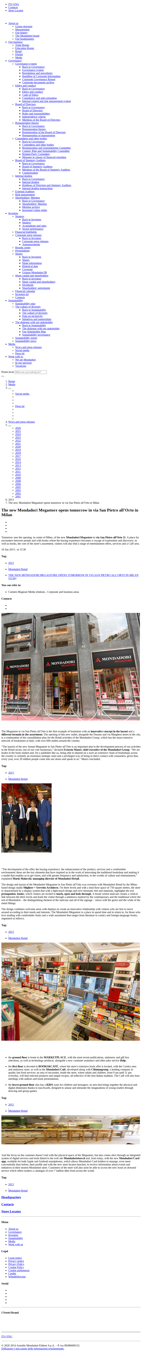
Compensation (30, 172)
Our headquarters (24, 38)
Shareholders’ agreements (36, 288)
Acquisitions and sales (34, 225)
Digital (19, 54)
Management (22, 29)
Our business (15, 41)
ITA (10, 4)
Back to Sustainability (34, 309)
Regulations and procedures (37, 73)
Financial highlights (26, 231)
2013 (18, 465)
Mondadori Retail (18, 569)
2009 (18, 477)
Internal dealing (23, 175)
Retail (18, 51)
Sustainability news (25, 341)
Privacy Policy (16, 1264)
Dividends (27, 284)
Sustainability (15, 300)
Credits (12, 1273)
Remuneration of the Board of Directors (44, 132)
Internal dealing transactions (37, 188)
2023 (18, 437)
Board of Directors (25, 104)
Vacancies (20, 365)
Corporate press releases (28, 235)
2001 (18, 496)
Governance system (26, 63)
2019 (18, 449)
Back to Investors (31, 219)
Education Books (24, 48)
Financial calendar (25, 291)
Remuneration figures (27, 122)
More (4, 1328)
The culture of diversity (28, 306)
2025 (18, 431)
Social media (22, 350)
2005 (18, 487)
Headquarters (11, 1197)
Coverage (27, 269)
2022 (18, 440)
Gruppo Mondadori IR (34, 272)
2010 (18, 474)
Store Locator (15, 10)
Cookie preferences (18, 1270)
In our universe (23, 362)
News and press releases (28, 347)
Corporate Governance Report (38, 79)
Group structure (23, 26)
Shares (19, 253)
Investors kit (22, 294)
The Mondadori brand (27, 35)
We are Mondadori (25, 359)
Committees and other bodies (31, 138)
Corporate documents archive (38, 82)
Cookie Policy (16, 1267)
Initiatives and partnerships (36, 319)
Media (18, 57)
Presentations (22, 250)
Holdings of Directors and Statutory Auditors (46, 185)
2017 (18, 456)
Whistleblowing (17, 1276)
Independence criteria (34, 116)
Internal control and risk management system (46, 101)
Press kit (19, 353)
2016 (18, 459)
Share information (32, 263)
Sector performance (32, 228)
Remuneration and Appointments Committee (46, 147)
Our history (21, 32)
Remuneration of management (38, 135)
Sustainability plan (25, 303)
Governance (15, 60)
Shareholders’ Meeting (27, 197)
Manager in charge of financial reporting (44, 157)
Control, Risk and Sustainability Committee (46, 151)
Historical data (30, 266)
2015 (11, 563)
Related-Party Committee (36, 154)
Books (4, 1319)
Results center (22, 247)
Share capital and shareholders (31, 275)
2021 (18, 443)
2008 (18, 480)
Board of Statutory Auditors (30, 160)
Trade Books (22, 45)
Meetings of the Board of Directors (41, 119)
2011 (18, 471)
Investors (13, 213)
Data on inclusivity (32, 316)
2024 (18, 434)
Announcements (31, 244)
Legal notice (15, 1257)
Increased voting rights (34, 210)
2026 (18, 428)
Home (11, 381)
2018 (18, 452)
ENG (16, 4)
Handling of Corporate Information (41, 76)
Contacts (13, 7)
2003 (18, 490)
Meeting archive (31, 207)
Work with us (15, 356)
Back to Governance (33, 66)
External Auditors (24, 191)
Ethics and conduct (25, 85)
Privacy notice (16, 1261)
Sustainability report (26, 337)
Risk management (25, 194)
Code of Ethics (30, 94)
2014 (18, 462)
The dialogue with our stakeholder (34, 322)
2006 (18, 484)
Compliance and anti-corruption (39, 98)
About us (13, 23)
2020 (18, 446)
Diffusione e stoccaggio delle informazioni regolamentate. (32, 1348)
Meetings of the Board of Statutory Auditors (46, 169)
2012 (18, 468)
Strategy (19, 216)
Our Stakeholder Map (34, 331)
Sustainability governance (36, 334)
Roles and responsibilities (36, 113)
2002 (18, 493)
